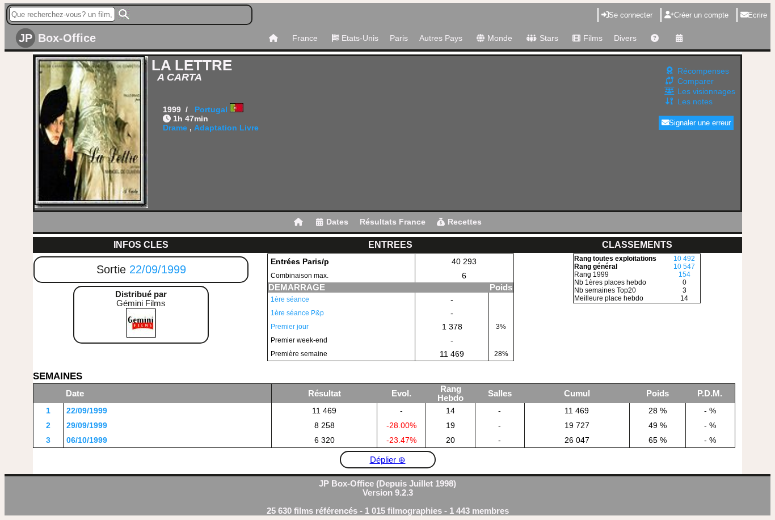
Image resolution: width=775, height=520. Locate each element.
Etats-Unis (360, 38)
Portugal (211, 109)
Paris (399, 38)
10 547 (684, 266)
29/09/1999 (86, 425)
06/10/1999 (86, 440)
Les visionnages (706, 91)
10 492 (684, 259)
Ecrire (757, 15)
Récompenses (703, 70)
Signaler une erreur (700, 123)
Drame (175, 127)
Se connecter (630, 15)
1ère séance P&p (297, 313)
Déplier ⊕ (388, 459)
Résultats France (393, 221)
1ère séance (290, 299)
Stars (549, 38)
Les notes (695, 101)
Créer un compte (701, 15)
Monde (499, 38)
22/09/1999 (157, 269)
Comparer (695, 81)
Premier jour (290, 327)
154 (684, 274)
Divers (625, 38)
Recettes (465, 221)
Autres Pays (440, 38)
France (305, 38)
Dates (337, 221)
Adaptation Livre (226, 127)
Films (593, 38)
